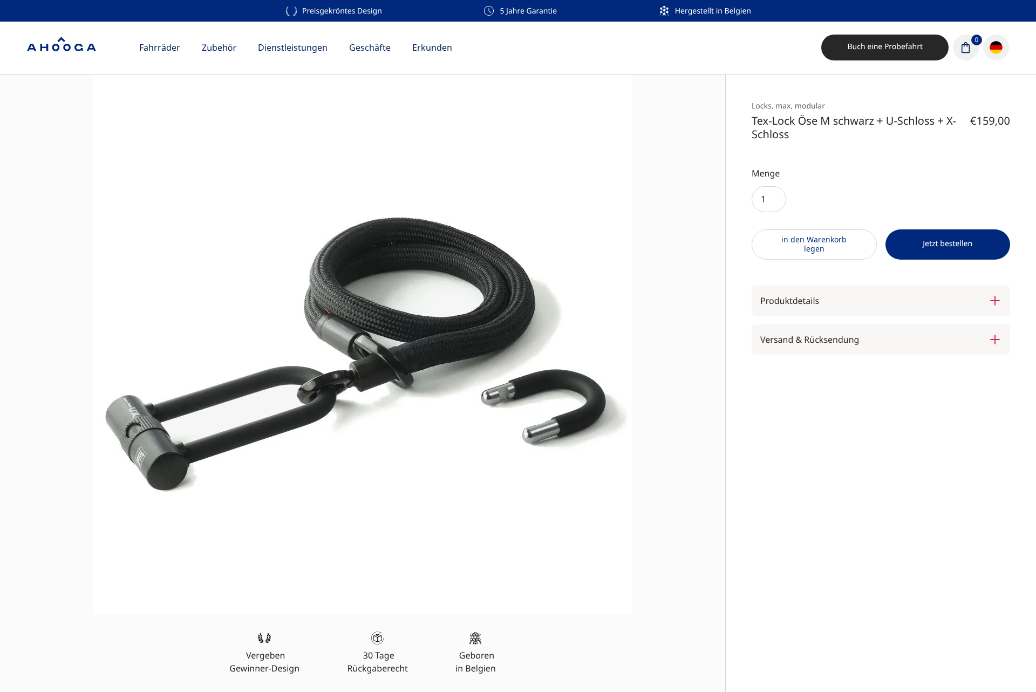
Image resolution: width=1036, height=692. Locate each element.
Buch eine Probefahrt (885, 47)
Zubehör (219, 47)
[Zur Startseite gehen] (61, 47)
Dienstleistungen (293, 47)
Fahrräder (159, 47)
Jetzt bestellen (947, 244)
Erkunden (432, 47)
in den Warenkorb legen (814, 244)
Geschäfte (370, 47)
